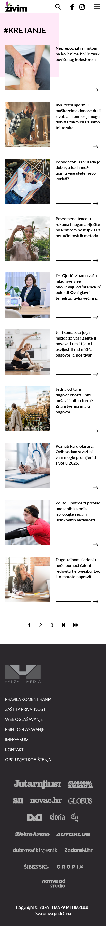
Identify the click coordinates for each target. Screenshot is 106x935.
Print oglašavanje (25, 729)
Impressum (17, 739)
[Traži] (58, 7)
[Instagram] (84, 7)
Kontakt (14, 749)
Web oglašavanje (24, 719)
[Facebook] (70, 7)
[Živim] (16, 6)
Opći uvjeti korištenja (28, 759)
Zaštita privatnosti (25, 709)
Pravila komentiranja (28, 699)
